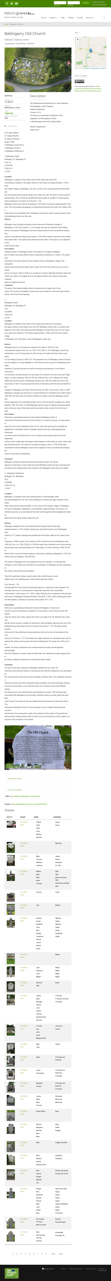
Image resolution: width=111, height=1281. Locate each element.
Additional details (15, 778)
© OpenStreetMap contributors (98, 68)
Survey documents (15, 790)
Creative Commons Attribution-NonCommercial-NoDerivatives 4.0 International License (88, 89)
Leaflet (87, 68)
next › (54, 1254)
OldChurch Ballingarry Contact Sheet (26, 796)
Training (71, 18)
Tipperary (9, 113)
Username (57, 5)
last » (61, 1254)
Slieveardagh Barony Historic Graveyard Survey (29, 804)
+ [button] (77, 39)
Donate (80, 18)
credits (63, 1268)
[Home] (20, 13)
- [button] (77, 42)
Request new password (99, 5)
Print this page (12, 126)
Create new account (98, 2)
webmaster (102, 1270)
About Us (90, 18)
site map (102, 1268)
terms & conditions (76, 1268)
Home (43, 18)
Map (63, 18)
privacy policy (91, 1268)
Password (70, 5)
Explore (52, 18)
